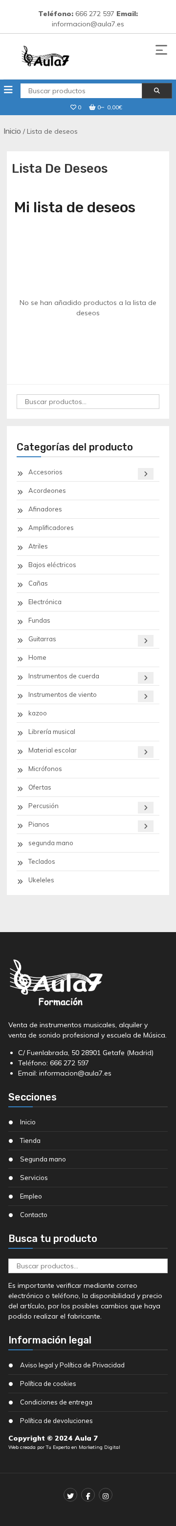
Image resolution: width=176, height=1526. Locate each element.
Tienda (30, 1140)
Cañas (38, 583)
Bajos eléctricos (52, 565)
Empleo (31, 1196)
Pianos (38, 824)
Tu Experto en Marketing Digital (83, 1447)
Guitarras (42, 639)
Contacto (33, 1215)
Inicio (12, 131)
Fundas (39, 620)
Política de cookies (48, 1383)
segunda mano (50, 843)
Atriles (38, 546)
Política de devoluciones (56, 1420)
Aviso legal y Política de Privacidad (72, 1365)
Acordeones (47, 490)
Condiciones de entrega (56, 1402)
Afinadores (45, 509)
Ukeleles (41, 880)
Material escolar (52, 750)
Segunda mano (43, 1159)
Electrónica (45, 602)
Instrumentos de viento (62, 694)
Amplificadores (51, 527)
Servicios (34, 1177)
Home (37, 657)
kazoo (37, 713)
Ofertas (39, 787)
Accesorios (45, 472)
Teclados (41, 861)
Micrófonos (45, 769)
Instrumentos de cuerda (63, 676)
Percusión (43, 806)
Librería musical (51, 731)
